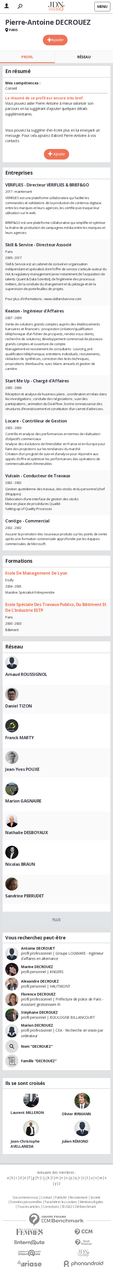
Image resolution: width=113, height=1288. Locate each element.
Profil (27, 56)
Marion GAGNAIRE (23, 801)
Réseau (83, 56)
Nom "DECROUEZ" (37, 1046)
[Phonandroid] (83, 1263)
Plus (56, 919)
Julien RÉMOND (75, 1141)
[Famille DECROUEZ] (11, 1061)
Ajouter (57, 39)
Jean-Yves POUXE (22, 769)
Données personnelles (26, 1202)
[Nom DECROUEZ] (11, 1046)
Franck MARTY (19, 738)
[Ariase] (29, 1263)
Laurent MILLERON (27, 1112)
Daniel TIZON (18, 706)
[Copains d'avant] (29, 1253)
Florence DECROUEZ (38, 994)
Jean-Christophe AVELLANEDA (25, 1144)
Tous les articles (28, 1207)
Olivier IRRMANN (76, 1113)
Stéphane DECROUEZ (39, 1012)
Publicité (60, 1197)
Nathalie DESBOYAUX (26, 832)
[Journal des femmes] (29, 1232)
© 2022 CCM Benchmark (79, 1207)
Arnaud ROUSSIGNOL (26, 674)
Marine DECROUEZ (37, 966)
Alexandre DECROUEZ (40, 981)
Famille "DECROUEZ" (38, 1060)
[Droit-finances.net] (83, 1242)
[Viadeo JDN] (83, 1253)
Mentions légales (91, 1202)
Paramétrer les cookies (61, 1202)
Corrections (51, 1207)
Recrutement (78, 1197)
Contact (46, 1197)
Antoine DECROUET (38, 948)
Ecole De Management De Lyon (36, 573)
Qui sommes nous (25, 1197)
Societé (95, 1197)
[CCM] (83, 1232)
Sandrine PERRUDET (24, 896)
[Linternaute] (29, 1242)
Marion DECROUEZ (37, 1025)
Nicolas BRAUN (20, 864)
